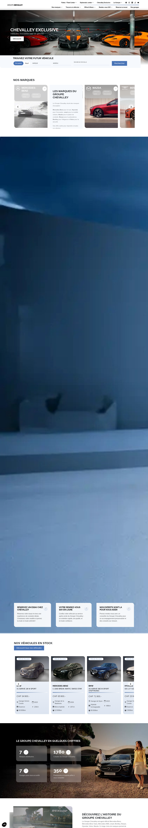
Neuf (26, 63)
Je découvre (18, 39)
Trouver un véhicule (72, 7)
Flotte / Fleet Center (68, 2)
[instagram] (129, 3)
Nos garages (135, 7)
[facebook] (126, 3)
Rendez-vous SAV (105, 7)
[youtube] (138, 3)
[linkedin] (132, 3)
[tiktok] (135, 3)
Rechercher (119, 63)
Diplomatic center (86, 2)
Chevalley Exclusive (103, 2)
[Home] (15, 5)
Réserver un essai (121, 7)
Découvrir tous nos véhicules (29, 648)
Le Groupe (116, 2)
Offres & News (89, 7)
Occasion (18, 63)
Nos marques (56, 7)
